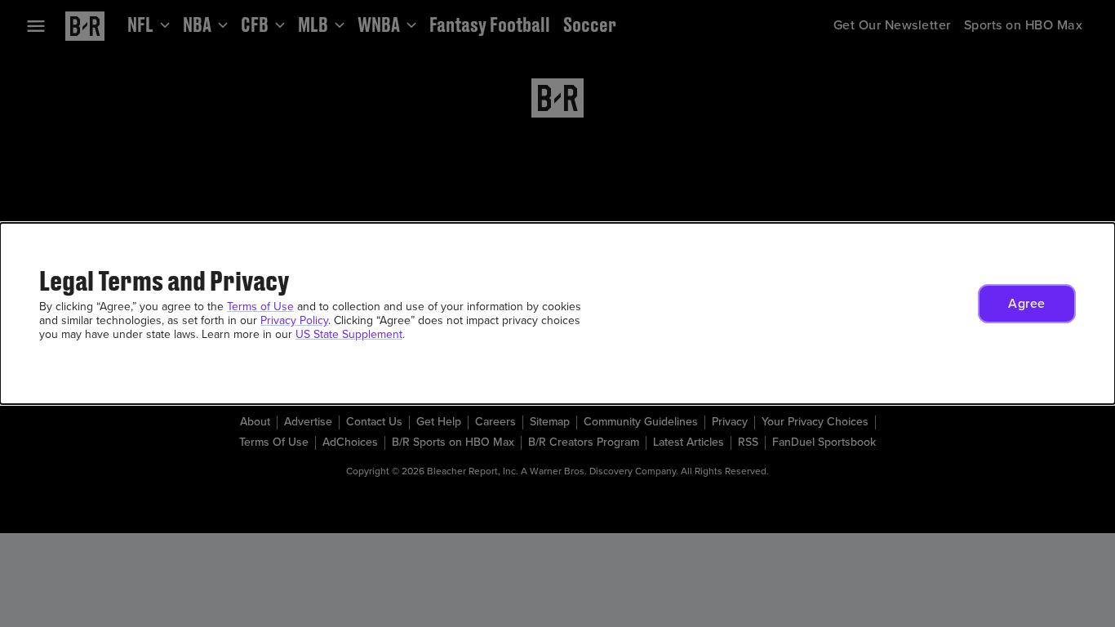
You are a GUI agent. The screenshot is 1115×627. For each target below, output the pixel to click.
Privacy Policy (294, 320)
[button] (1027, 303)
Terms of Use (260, 307)
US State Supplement (348, 334)
